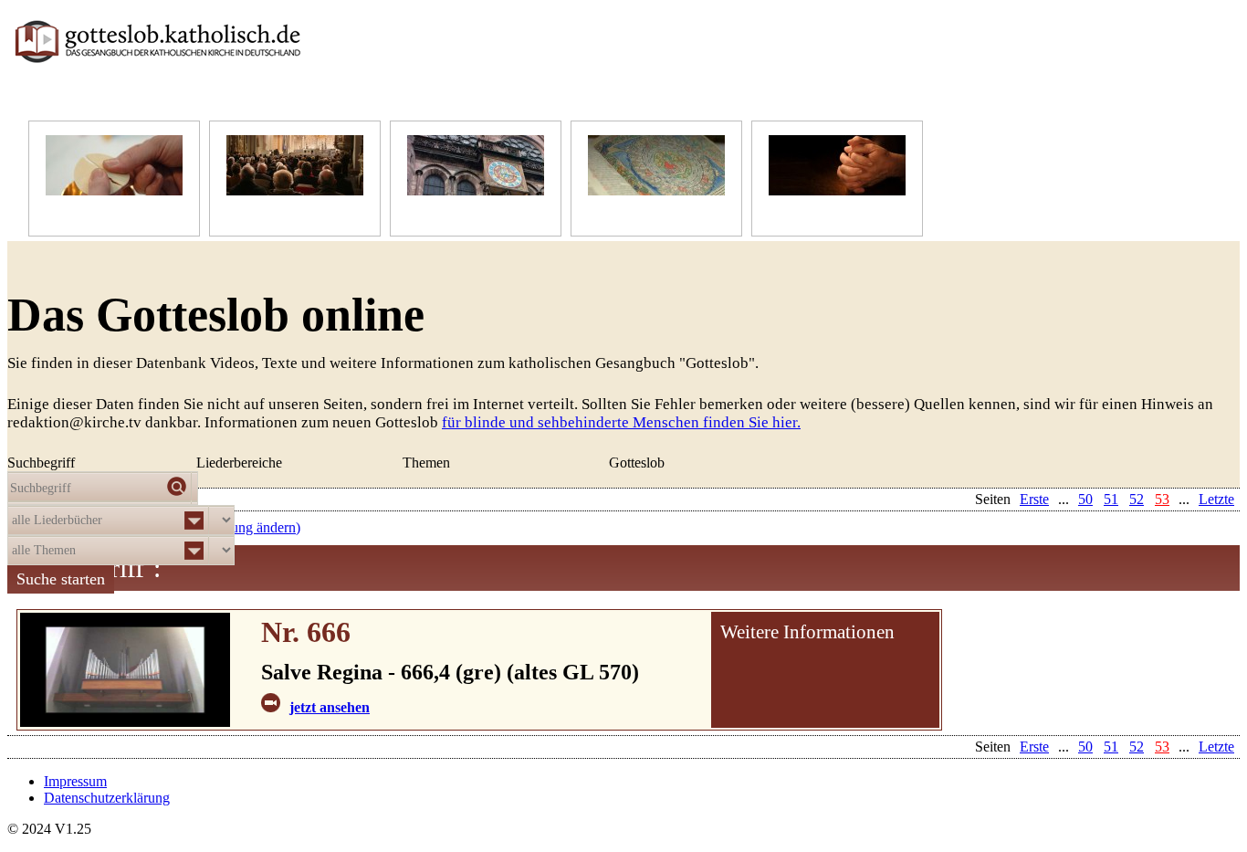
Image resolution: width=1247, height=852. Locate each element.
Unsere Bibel (626, 213)
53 (1162, 746)
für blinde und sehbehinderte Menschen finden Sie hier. (621, 422)
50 (1085, 746)
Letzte (1216, 746)
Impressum (75, 781)
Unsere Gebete (811, 213)
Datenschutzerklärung (107, 797)
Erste (1034, 746)
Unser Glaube (86, 213)
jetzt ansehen (329, 707)
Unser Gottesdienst (281, 213)
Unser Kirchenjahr (460, 213)
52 (1136, 746)
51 (1111, 746)
